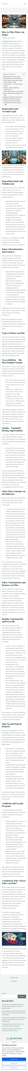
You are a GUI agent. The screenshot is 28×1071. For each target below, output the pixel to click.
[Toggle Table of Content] (22, 74)
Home (14, 1042)
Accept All (14, 1059)
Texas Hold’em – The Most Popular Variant (13, 85)
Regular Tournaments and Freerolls (13, 97)
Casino (5, 38)
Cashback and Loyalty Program (12, 101)
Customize (14, 1063)
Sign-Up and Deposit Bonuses (12, 99)
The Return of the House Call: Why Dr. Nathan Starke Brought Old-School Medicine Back (13, 1006)
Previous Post (14, 977)
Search (4, 993)
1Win (14, 409)
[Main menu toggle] (24, 3)
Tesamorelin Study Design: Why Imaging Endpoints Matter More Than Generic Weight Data (14, 1019)
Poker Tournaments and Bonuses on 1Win (13, 94)
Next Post (14, 981)
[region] (14, 1057)
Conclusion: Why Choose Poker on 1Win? (13, 103)
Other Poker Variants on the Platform (14, 91)
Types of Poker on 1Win (10, 82)
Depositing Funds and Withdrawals (13, 78)
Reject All (14, 1067)
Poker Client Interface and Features (13, 80)
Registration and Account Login (12, 76)
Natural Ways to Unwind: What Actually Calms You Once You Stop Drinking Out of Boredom (13, 1013)
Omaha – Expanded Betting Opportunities (11, 88)
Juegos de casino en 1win (9, 41)
